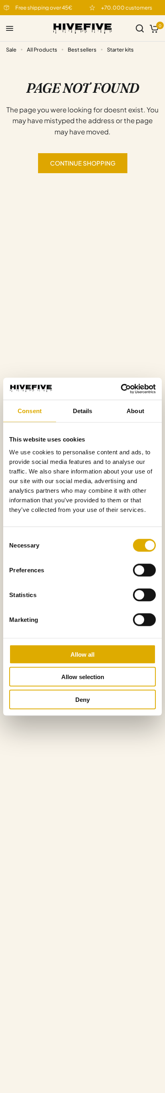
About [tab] (135, 411)
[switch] (144, 569)
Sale (11, 49)
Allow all (82, 654)
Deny (82, 699)
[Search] (140, 28)
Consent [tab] (30, 411)
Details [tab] (83, 411)
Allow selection (82, 676)
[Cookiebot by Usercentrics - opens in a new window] (121, 389)
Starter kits (120, 49)
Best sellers (82, 49)
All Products (42, 49)
